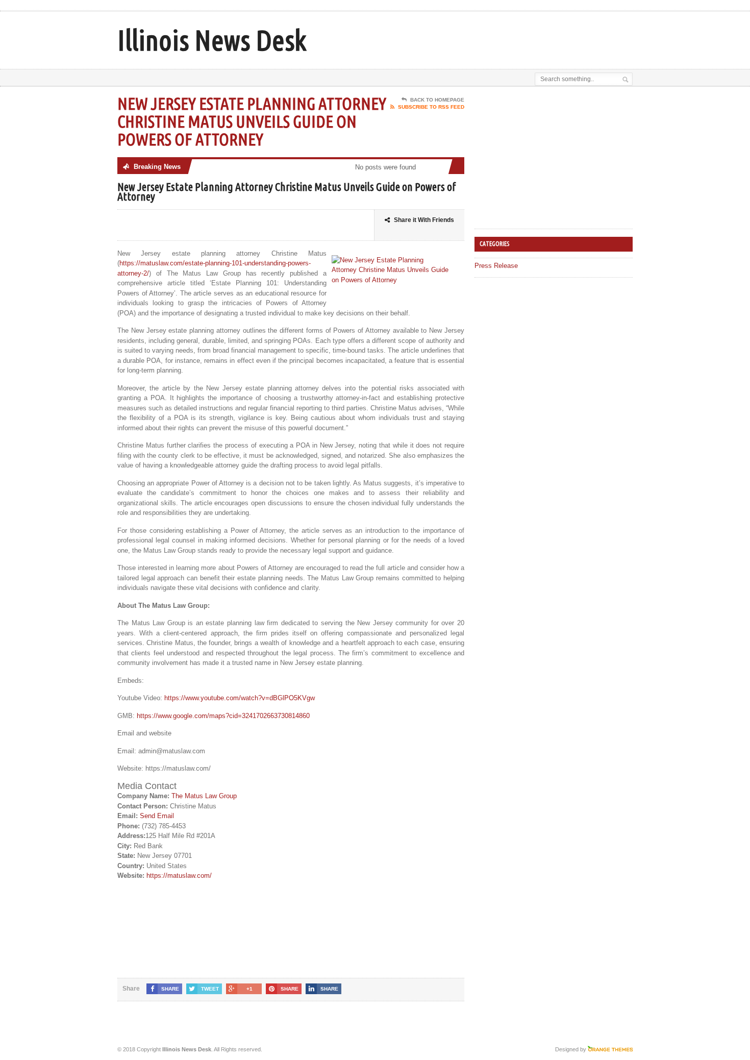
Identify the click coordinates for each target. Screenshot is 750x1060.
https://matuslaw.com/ (179, 875)
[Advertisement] (513, 37)
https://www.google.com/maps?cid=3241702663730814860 (223, 716)
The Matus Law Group (204, 796)
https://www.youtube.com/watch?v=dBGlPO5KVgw (239, 698)
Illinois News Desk (211, 40)
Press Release (496, 265)
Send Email (157, 816)
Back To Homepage (437, 100)
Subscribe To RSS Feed (431, 107)
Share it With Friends (424, 220)
